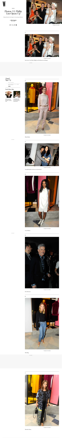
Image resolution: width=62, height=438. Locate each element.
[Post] (12, 25)
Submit (9, 86)
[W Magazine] (4, 4)
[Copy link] (14, 25)
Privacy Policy (11, 84)
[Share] (10, 25)
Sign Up (8, 79)
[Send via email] (16, 25)
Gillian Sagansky (13, 20)
